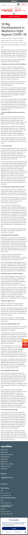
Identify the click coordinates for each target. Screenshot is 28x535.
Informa (14, 1)
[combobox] (9, 4)
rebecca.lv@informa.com (7, 513)
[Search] (18, 4)
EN (24, 4)
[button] (14, 14)
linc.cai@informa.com (6, 495)
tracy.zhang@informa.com (7, 505)
